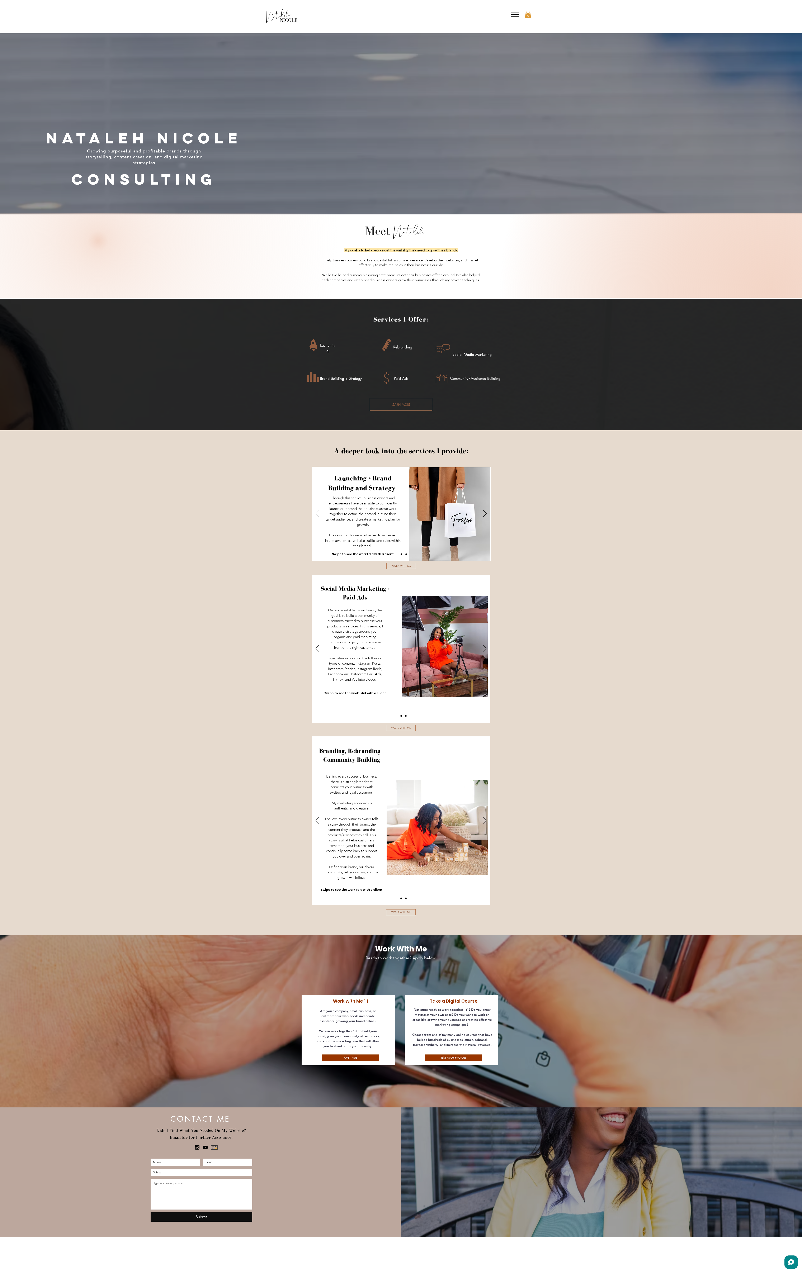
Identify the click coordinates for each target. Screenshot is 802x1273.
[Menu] (514, 14)
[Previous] (318, 514)
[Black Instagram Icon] (197, 1147)
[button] (528, 14)
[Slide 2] (401, 554)
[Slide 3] (406, 554)
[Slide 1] (396, 554)
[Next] (485, 514)
